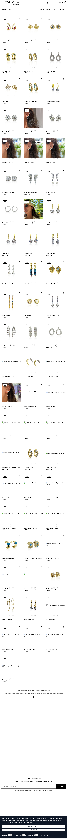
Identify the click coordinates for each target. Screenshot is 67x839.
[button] (10, 38)
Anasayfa (4, 9)
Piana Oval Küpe (50, 223)
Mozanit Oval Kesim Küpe (52, 558)
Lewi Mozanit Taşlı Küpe (30, 346)
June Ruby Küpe (6, 40)
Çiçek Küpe (5, 101)
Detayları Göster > (45, 835)
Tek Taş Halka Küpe (7, 406)
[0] (64, 3)
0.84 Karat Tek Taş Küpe (52, 437)
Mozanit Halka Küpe (29, 132)
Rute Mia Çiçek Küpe (29, 649)
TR (50, 3)
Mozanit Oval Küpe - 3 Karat (53, 162)
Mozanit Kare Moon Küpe (30, 589)
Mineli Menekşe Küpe (7, 649)
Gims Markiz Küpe (6, 589)
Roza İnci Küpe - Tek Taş (30, 528)
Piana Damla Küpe (50, 253)
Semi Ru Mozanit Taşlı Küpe (53, 346)
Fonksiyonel (17, 835)
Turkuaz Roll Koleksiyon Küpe (31, 283)
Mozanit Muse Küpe (51, 132)
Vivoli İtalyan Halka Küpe (30, 101)
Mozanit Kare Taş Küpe (8, 192)
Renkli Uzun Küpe (6, 315)
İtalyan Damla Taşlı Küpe (30, 406)
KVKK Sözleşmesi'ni (43, 790)
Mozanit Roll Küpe (6, 132)
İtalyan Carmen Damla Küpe (9, 528)
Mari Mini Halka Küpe (51, 589)
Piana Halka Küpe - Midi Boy (53, 101)
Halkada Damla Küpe (29, 619)
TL (55, 3)
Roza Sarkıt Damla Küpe (8, 437)
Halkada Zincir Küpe (7, 619)
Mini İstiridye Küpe (50, 406)
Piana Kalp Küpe (28, 253)
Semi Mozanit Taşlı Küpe (8, 376)
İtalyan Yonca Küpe (29, 40)
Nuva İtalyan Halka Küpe (30, 71)
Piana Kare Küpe (6, 253)
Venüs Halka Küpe (28, 467)
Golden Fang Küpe (28, 376)
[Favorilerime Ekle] (19, 18)
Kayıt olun (60, 786)
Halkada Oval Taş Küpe (30, 497)
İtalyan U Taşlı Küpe (51, 467)
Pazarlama (30, 835)
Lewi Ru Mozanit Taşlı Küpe (9, 346)
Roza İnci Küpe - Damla (52, 528)
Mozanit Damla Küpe (29, 437)
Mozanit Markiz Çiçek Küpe (31, 223)
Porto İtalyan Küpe (50, 71)
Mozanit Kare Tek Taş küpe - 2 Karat (11, 467)
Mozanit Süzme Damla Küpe (9, 283)
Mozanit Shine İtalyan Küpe (31, 192)
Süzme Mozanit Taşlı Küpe (52, 315)
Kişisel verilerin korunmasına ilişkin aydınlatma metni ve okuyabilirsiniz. (34, 790)
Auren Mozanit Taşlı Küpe (52, 376)
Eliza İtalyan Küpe (50, 40)
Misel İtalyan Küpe (6, 680)
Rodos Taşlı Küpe (6, 497)
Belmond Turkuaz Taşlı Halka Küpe (33, 558)
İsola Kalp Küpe (28, 315)
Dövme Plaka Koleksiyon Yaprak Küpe (54, 284)
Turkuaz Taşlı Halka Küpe (8, 558)
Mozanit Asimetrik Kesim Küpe (9, 223)
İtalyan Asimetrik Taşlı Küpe (53, 497)
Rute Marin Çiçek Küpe (51, 649)
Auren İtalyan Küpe (6, 71)
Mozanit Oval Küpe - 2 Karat (9, 162)
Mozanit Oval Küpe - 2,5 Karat (31, 162)
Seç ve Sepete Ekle (58, 9)
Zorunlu (4, 835)
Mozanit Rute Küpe (50, 192)
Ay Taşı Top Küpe (50, 619)
